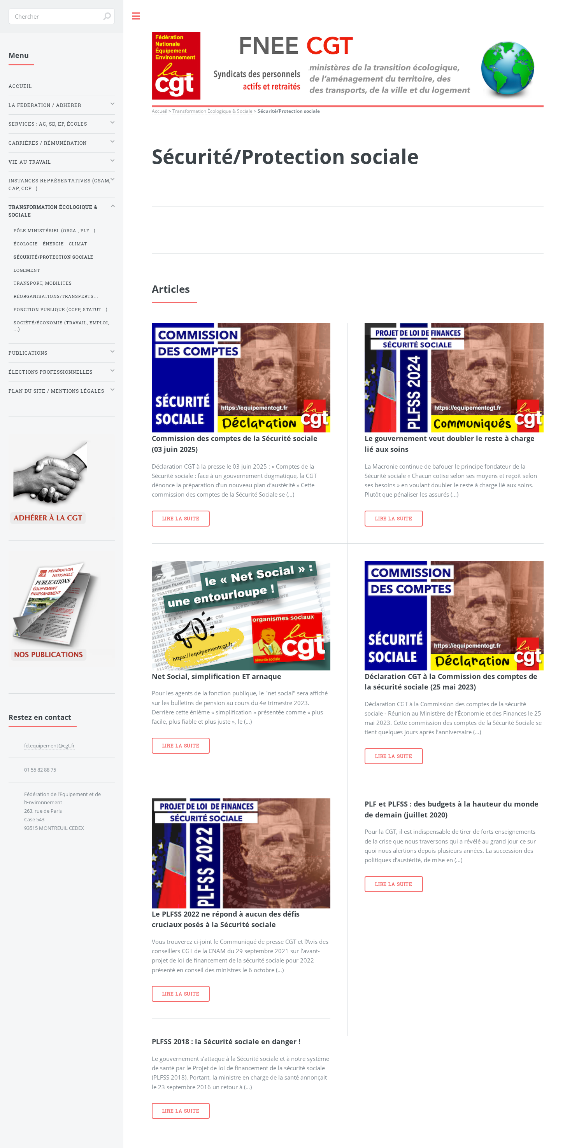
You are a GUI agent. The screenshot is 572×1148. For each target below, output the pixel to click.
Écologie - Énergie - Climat (50, 244)
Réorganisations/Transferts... (56, 296)
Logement (27, 270)
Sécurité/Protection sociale (53, 257)
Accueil (159, 111)
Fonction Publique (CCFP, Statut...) (61, 309)
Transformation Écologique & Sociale (212, 111)
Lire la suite (181, 519)
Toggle (136, 16)
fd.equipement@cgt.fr (49, 745)
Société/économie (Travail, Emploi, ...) (61, 326)
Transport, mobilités (43, 283)
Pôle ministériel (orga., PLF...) (55, 230)
